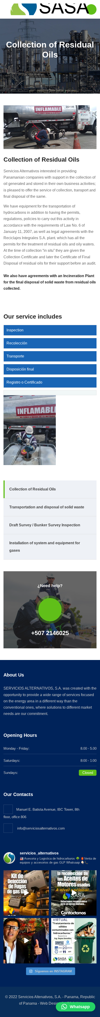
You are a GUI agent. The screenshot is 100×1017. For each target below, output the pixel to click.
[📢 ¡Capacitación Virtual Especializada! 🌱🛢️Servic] (74, 940)
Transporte (15, 356)
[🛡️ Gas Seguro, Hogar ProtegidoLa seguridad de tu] (26, 893)
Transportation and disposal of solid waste (46, 507)
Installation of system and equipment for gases (44, 546)
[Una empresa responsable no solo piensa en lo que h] (26, 940)
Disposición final (20, 369)
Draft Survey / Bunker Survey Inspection (44, 525)
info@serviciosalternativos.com (40, 828)
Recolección (17, 343)
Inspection (15, 330)
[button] (75, 1006)
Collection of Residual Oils (32, 489)
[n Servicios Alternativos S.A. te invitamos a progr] (74, 893)
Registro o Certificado (24, 382)
